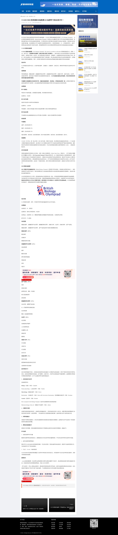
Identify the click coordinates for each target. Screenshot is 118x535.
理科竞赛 (31, 16)
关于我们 (84, 11)
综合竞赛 (69, 524)
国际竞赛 (34, 11)
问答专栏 (69, 526)
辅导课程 (53, 526)
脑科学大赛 (56, 39)
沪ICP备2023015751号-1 (37, 532)
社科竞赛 (61, 522)
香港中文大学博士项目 (89, 61)
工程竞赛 (53, 524)
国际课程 (42, 11)
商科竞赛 (69, 522)
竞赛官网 (53, 528)
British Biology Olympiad (40, 39)
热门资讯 (28, 11)
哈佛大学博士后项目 (88, 54)
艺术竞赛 (61, 524)
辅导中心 (77, 11)
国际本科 (57, 11)
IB (67, 145)
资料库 (60, 526)
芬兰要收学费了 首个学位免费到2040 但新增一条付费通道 (90, 69)
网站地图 (61, 528)
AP (25, 449)
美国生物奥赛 (28, 48)
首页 (23, 11)
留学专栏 (63, 11)
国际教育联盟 (36, 485)
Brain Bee (52, 39)
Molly (27, 485)
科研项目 (71, 11)
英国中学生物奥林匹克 (29, 169)
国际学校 (49, 11)
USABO (47, 37)
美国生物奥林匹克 (54, 37)
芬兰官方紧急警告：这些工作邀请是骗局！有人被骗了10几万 (90, 76)
